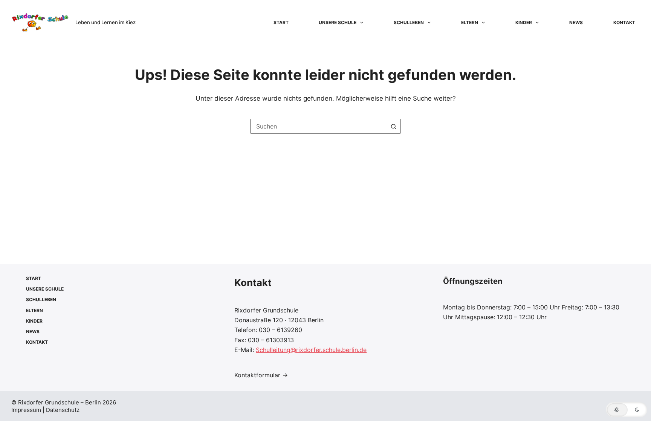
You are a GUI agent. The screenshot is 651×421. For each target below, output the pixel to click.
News (576, 22)
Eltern (469, 22)
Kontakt (624, 22)
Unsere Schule (337, 22)
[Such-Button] (393, 126)
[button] (626, 409)
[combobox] (318, 126)
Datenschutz (62, 409)
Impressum (27, 409)
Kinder (523, 22)
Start (281, 22)
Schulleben (409, 22)
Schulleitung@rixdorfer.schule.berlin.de (311, 350)
